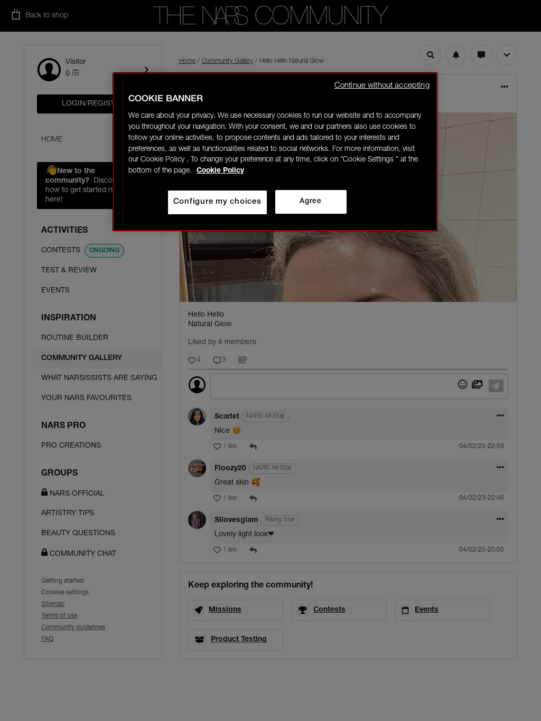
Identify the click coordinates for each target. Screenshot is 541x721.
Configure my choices (217, 202)
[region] (275, 151)
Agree (310, 201)
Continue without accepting (382, 86)
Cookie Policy (220, 171)
